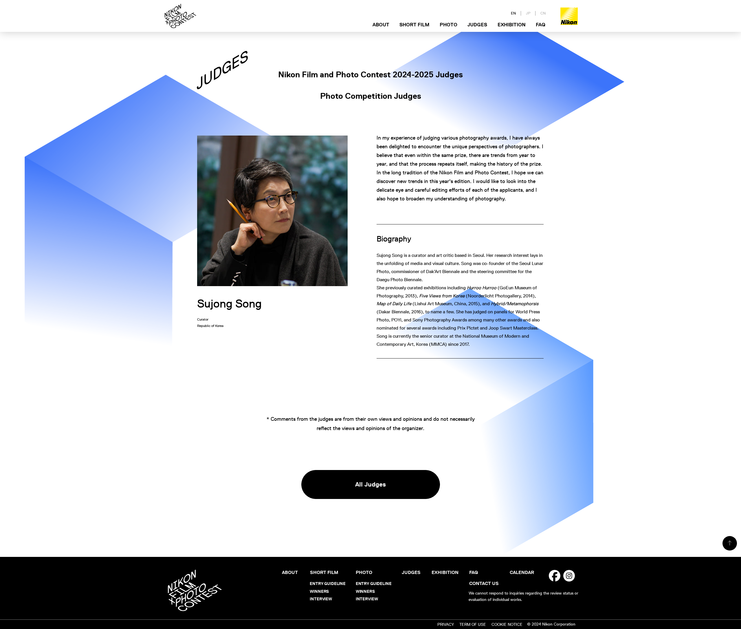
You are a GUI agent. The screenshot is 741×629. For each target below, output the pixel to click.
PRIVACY (445, 624)
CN (543, 13)
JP (528, 13)
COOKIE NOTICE (506, 624)
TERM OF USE (472, 624)
